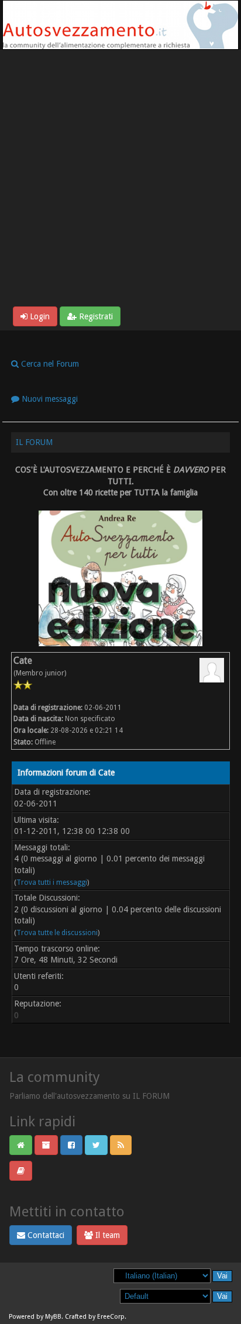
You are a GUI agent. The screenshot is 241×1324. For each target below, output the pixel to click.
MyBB (53, 1316)
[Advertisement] (120, 180)
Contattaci (44, 1235)
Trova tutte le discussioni (57, 933)
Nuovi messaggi (48, 399)
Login (38, 316)
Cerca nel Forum (49, 363)
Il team (106, 1235)
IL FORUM (34, 442)
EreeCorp (111, 1316)
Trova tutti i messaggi (51, 882)
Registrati (95, 316)
